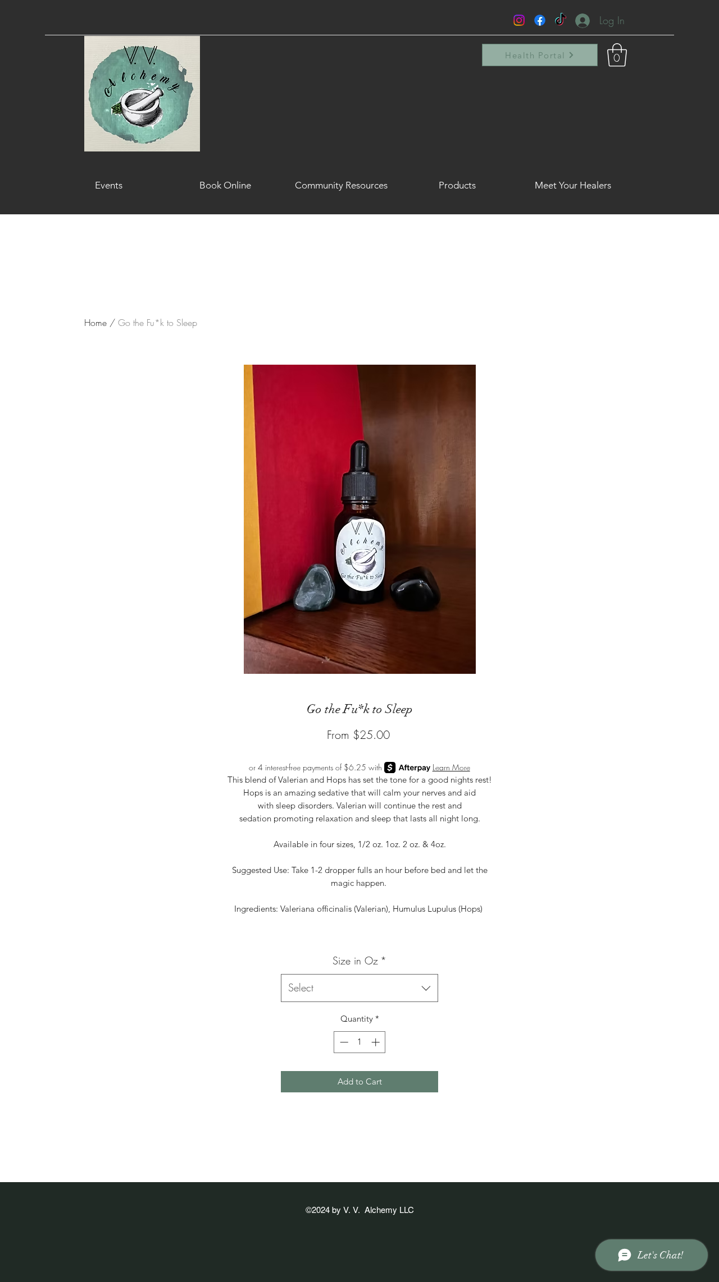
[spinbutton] (360, 1042)
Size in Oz (359, 960)
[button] (617, 55)
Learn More (451, 767)
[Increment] (376, 1042)
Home (95, 322)
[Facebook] (540, 20)
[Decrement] (343, 1042)
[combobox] (359, 988)
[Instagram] (519, 20)
